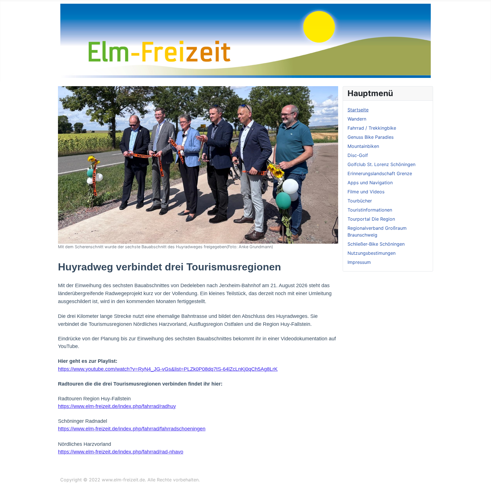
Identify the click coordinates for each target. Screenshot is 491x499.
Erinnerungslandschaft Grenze (380, 173)
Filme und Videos (366, 191)
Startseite (358, 110)
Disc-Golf (358, 155)
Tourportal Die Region (371, 219)
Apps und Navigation (370, 182)
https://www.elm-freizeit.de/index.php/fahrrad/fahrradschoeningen (131, 429)
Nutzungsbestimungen (372, 253)
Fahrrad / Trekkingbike (372, 128)
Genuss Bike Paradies (371, 137)
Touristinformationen (370, 210)
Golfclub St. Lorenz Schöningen (381, 164)
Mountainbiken (363, 146)
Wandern (357, 119)
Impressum (359, 262)
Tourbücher (360, 201)
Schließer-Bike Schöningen (376, 244)
